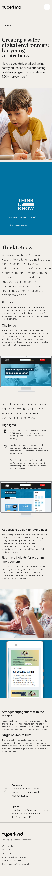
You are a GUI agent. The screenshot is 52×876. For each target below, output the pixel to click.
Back (8, 26)
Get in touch (7, 853)
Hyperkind (11, 7)
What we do (7, 846)
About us (6, 849)
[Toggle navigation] (47, 7)
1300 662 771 (15, 860)
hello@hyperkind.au (17, 857)
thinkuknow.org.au (18, 225)
